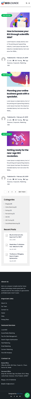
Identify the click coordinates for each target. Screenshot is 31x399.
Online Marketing (10, 207)
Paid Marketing (5, 343)
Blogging (7, 204)
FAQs (2, 316)
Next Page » (22, 191)
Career (3, 313)
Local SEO (4, 330)
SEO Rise (19, 393)
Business (10, 63)
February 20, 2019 (22, 176)
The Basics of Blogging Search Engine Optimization (16, 256)
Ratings (7, 210)
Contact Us (4, 309)
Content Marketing (7, 349)
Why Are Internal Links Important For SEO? (16, 236)
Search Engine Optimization (9, 339)
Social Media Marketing (11, 223)
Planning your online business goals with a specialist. (18, 93)
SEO (8, 65)
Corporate (16, 63)
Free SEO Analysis (6, 352)
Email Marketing (6, 346)
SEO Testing (18, 60)
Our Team (4, 306)
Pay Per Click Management (9, 336)
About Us (4, 303)
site (10, 60)
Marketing (23, 63)
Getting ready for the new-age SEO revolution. (17, 153)
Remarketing (9, 213)
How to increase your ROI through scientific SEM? (18, 34)
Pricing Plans (5, 319)
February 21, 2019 (22, 58)
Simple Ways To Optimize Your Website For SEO (16, 245)
